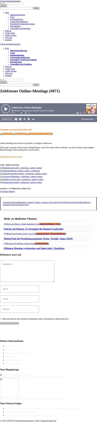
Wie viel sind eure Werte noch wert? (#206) (20, 412)
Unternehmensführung (19, 22)
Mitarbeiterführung (17, 15)
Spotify (23, 134)
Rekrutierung (15, 26)
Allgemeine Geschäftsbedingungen (17, 353)
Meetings (15, 157)
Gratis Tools (10, 33)
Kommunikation (16, 19)
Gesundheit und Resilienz (20, 28)
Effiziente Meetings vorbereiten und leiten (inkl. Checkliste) (34, 248)
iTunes (10, 134)
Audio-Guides (10, 35)
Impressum (9, 349)
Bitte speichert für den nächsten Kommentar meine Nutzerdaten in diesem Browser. (36, 319)
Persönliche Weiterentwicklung (22, 24)
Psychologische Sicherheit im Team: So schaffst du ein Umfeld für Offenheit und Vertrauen (33, 377)
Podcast (8, 31)
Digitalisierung (6, 157)
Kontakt (8, 40)
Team (12, 17)
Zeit (20, 157)
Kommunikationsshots (13, 360)
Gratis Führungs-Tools (13, 364)
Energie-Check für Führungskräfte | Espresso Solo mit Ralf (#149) (29, 415)
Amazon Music (47, 134)
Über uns (8, 37)
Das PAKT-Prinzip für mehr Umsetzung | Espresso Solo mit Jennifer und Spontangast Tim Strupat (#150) (43, 408)
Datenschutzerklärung (12, 346)
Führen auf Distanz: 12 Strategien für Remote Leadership (33, 229)
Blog (7, 12)
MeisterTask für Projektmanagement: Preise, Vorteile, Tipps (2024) (38, 238)
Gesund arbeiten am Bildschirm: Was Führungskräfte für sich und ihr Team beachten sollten (33, 399)
